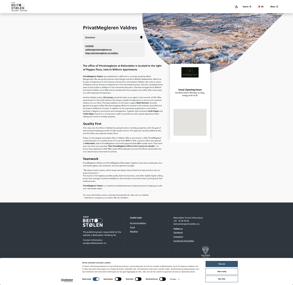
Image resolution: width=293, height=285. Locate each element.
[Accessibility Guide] (236, 6)
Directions (90, 37)
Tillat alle (221, 264)
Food (132, 227)
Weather (134, 231)
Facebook (178, 232)
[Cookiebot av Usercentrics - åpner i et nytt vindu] (67, 280)
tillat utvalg (221, 271)
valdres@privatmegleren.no (98, 49)
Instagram (178, 236)
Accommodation (138, 223)
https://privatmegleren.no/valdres (101, 53)
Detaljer (173, 279)
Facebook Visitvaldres (184, 240)
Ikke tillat (221, 279)
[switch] (118, 279)
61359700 (89, 46)
